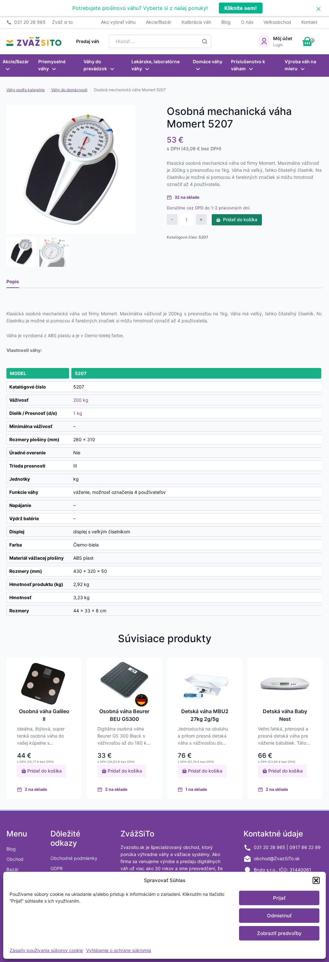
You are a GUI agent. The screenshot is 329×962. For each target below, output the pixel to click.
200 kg (80, 400)
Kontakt (309, 22)
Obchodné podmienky (73, 858)
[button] (316, 880)
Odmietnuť (279, 916)
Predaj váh (87, 41)
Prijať (279, 898)
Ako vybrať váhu (118, 22)
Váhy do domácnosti (69, 89)
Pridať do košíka (240, 219)
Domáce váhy (207, 61)
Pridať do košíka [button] (44, 771)
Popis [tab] (12, 281)
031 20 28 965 (30, 22)
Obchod (14, 859)
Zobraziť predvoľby (279, 933)
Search (205, 41)
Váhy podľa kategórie (25, 89)
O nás (247, 22)
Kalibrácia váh (196, 22)
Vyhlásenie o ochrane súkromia (118, 950)
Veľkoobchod (277, 22)
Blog (226, 22)
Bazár (12, 869)
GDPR (56, 868)
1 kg (77, 413)
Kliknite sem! (240, 8)
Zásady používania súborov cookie (46, 950)
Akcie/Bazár (158, 22)
